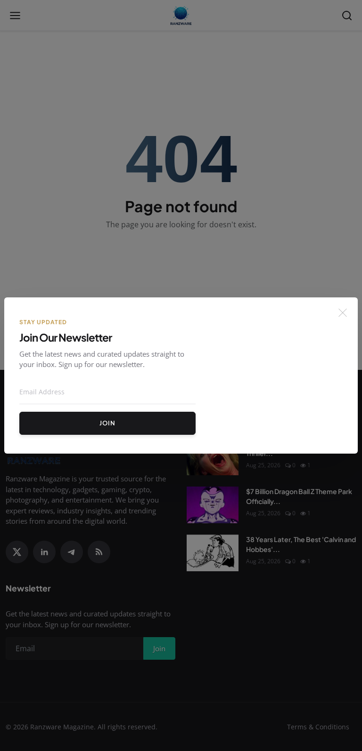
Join (107, 423)
